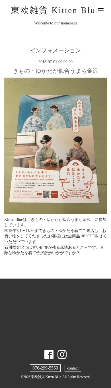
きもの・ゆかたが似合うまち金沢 (55, 71)
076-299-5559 (45, 368)
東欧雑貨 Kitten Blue (55, 10)
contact (73, 368)
